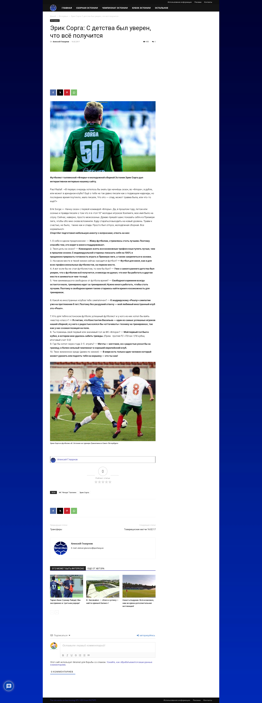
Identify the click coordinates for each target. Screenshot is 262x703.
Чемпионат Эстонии (115, 7)
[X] (60, 92)
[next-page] (57, 612)
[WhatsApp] (74, 92)
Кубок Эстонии (141, 7)
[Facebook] (53, 92)
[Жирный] (63, 655)
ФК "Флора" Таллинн (67, 492)
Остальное (161, 7)
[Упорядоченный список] (80, 655)
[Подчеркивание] (71, 655)
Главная (67, 7)
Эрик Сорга (84, 492)
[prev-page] (52, 612)
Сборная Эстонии (87, 7)
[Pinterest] (67, 92)
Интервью (63, 16)
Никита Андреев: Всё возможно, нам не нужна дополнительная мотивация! (138, 603)
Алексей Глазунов (61, 41)
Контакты (208, 2)
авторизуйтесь (147, 635)
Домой (53, 16)
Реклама (198, 2)
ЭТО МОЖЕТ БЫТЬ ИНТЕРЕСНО (68, 568)
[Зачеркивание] (76, 655)
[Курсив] (67, 655)
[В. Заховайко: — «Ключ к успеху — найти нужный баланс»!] (102, 586)
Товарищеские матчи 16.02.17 (140, 529)
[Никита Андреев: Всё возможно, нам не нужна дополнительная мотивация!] (139, 586)
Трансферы (56, 529)
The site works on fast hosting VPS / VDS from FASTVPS (73, 700)
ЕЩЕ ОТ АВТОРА (96, 568)
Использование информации (180, 2)
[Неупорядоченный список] (84, 655)
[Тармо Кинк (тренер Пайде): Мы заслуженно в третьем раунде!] (66, 586)
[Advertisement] (103, 66)
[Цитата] (88, 655)
